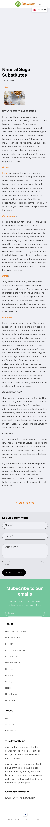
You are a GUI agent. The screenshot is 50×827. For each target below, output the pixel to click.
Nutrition (9, 669)
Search (8, 718)
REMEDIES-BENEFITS (15, 650)
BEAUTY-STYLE (13, 638)
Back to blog (26, 503)
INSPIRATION (11, 657)
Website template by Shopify (33, 819)
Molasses (7, 317)
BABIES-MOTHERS (14, 663)
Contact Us (10, 731)
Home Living (11, 694)
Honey (5, 167)
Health (8, 688)
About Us (9, 724)
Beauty (8, 682)
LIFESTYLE (10, 644)
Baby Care (10, 700)
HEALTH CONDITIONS (15, 631)
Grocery (9, 675)
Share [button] (8, 87)
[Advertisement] (25, 40)
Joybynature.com (18, 819)
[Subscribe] (41, 613)
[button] (3, 4)
